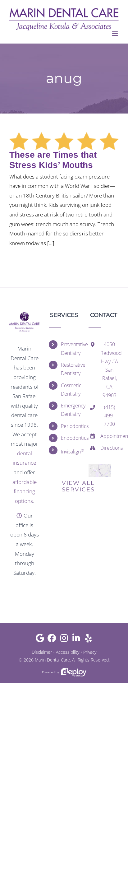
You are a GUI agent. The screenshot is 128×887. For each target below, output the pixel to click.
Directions (109, 447)
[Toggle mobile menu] (115, 33)
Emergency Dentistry (70, 409)
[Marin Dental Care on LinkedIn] (76, 640)
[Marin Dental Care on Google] (39, 640)
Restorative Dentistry (70, 369)
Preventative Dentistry (70, 348)
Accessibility (67, 652)
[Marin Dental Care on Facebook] (52, 640)
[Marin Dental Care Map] (100, 466)
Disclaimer (42, 652)
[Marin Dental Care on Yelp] (88, 640)
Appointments (109, 436)
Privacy (89, 652)
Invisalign (70, 451)
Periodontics (70, 426)
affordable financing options (24, 491)
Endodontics (70, 437)
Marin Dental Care (52, 660)
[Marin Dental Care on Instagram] (64, 640)
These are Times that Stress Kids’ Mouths (53, 160)
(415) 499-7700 (109, 415)
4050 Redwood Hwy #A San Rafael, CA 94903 (109, 369)
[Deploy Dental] (73, 672)
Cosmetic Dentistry (70, 389)
